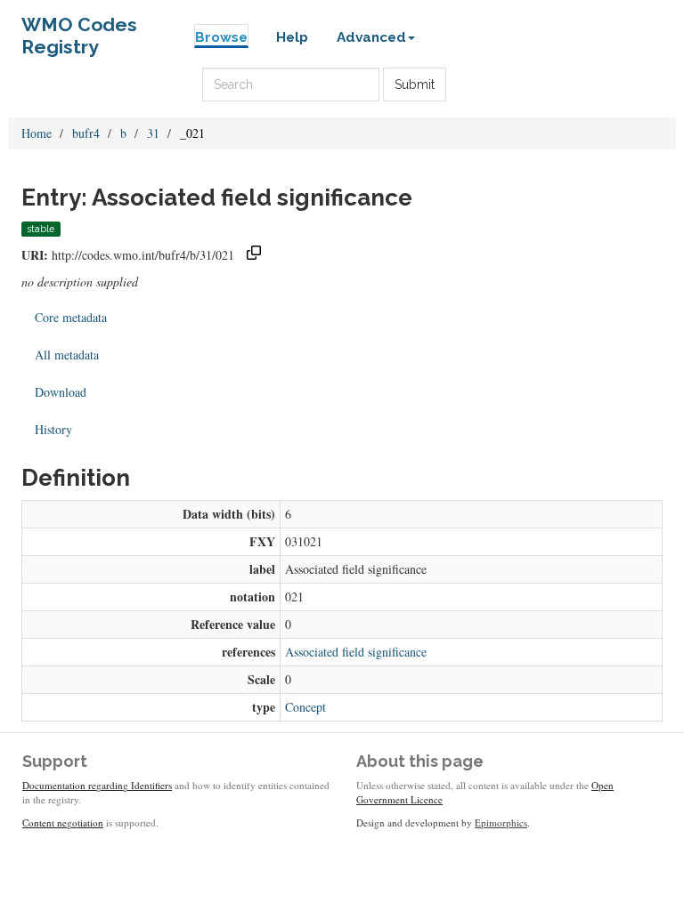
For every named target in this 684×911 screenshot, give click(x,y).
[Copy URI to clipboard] (254, 254)
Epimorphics (501, 822)
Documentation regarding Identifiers (97, 785)
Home (36, 133)
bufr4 (86, 133)
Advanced (371, 37)
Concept (305, 706)
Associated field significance (356, 651)
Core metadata (71, 317)
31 (153, 133)
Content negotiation (62, 822)
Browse (221, 37)
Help (292, 37)
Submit (415, 84)
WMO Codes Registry (79, 28)
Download (60, 391)
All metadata (67, 354)
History (53, 429)
